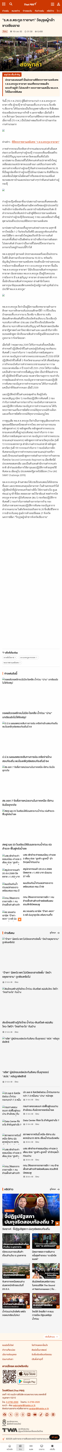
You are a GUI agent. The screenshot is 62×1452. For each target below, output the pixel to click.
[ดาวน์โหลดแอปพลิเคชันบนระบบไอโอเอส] (27, 1373)
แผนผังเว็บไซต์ (8, 1345)
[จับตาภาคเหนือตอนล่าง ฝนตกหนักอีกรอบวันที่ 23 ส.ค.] (16, 1271)
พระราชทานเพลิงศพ (11, 662)
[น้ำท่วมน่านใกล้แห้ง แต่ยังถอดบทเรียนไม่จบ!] (16, 1300)
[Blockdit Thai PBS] (47, 1414)
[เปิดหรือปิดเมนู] (52, 4)
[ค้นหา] (10, 4)
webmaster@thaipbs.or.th (24, 1405)
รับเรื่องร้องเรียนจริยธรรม (42, 1354)
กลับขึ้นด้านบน (50, 1337)
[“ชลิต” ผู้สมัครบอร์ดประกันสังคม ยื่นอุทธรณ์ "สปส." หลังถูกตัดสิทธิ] (31, 1053)
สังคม (5, 31)
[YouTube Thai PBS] (35, 1414)
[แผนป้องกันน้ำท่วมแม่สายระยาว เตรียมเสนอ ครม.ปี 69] (11, 887)
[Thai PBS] (30, 4)
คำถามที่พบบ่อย (8, 1349)
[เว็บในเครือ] (3, 4)
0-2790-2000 (12, 1402)
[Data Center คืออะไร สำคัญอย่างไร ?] (11, 1125)
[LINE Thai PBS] (29, 1414)
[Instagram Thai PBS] (16, 1414)
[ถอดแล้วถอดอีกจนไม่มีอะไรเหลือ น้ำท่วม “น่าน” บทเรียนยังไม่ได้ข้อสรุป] (31, 694)
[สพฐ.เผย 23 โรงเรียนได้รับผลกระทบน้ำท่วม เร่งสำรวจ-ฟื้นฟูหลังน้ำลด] (31, 825)
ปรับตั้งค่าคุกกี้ (37, 1359)
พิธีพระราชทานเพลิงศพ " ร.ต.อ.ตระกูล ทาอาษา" (35, 142)
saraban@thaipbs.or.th (39, 1408)
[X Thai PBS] (10, 1414)
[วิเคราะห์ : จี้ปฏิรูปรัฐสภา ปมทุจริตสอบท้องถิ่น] (31, 1210)
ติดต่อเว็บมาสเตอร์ (39, 1349)
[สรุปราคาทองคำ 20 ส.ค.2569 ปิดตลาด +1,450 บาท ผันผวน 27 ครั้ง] (11, 873)
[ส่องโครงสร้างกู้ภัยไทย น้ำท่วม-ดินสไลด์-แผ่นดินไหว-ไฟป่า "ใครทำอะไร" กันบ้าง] (31, 1003)
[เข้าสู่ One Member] (58, 4)
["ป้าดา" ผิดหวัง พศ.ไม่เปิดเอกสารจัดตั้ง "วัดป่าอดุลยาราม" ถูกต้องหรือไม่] (31, 953)
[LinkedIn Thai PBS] (53, 1414)
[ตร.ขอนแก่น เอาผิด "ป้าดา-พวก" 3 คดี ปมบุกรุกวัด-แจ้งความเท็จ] (11, 915)
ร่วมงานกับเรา (7, 1359)
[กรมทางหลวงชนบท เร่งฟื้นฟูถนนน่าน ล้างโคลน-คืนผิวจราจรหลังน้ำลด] (11, 1111)
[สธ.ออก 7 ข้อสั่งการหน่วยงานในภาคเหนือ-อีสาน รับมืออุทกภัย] (31, 781)
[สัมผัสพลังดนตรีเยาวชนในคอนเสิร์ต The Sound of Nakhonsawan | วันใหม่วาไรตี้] (46, 1271)
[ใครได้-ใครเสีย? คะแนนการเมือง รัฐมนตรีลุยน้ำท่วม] (46, 1300)
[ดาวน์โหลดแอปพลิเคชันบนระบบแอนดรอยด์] (27, 1381)
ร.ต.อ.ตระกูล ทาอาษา (27, 657)
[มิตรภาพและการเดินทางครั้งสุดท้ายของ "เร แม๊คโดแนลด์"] (46, 1241)
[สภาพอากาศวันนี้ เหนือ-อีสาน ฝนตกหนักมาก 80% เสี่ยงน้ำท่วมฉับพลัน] (11, 1139)
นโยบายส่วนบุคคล (9, 1354)
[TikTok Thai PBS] (41, 1414)
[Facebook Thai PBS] (4, 1414)
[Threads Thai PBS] (22, 1414)
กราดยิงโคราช (9, 657)
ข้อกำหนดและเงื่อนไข (40, 1345)
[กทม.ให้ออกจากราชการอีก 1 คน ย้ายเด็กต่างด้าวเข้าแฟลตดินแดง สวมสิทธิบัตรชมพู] (11, 901)
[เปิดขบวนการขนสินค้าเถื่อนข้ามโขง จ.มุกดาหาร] (16, 1241)
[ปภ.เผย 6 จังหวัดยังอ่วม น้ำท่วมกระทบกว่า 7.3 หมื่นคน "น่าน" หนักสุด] (11, 1096)
